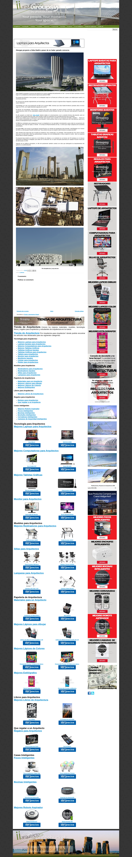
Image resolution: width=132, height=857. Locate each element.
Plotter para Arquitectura (28, 362)
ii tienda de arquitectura (90, 26)
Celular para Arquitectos (28, 360)
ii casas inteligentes (78, 26)
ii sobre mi (100, 26)
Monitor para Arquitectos (28, 356)
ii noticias (33, 26)
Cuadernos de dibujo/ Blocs (31, 615)
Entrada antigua (79, 311)
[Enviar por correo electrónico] (28, 271)
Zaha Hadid (36, 115)
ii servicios (62, 26)
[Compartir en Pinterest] (35, 271)
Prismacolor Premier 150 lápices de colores (67, 664)
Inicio (51, 311)
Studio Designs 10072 (67, 540)
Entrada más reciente (23, 311)
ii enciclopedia (25, 26)
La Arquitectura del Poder (67, 719)
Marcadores (67, 615)
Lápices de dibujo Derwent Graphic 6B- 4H (67, 639)
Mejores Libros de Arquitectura (30, 394)
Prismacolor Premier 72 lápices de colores (31, 664)
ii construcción (55, 26)
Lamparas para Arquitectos (29, 375)
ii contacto (69, 26)
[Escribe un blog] (30, 271)
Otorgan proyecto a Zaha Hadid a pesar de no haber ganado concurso (42, 50)
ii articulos (39, 26)
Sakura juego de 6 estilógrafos (31, 688)
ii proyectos (46, 26)
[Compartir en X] (32, 271)
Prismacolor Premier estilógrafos (67, 688)
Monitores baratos (25, 358)
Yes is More (32, 719)
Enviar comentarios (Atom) (31, 314)
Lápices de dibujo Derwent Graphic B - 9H (31, 639)
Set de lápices (67, 746)
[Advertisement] (49, 34)
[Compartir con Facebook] (33, 271)
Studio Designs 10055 (32, 540)
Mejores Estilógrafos (26, 387)
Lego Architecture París (31, 746)
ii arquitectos (17, 26)
